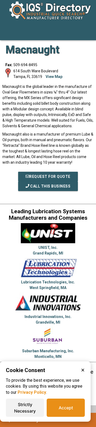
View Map (54, 76)
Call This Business (50, 186)
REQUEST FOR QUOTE (49, 176)
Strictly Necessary (25, 408)
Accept (66, 407)
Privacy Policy (32, 392)
